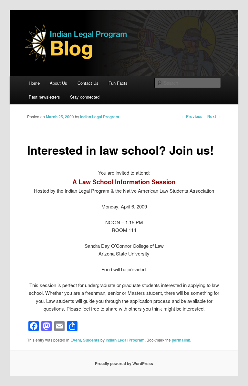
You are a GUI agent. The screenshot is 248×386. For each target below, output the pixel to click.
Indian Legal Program (99, 117)
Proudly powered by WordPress (124, 363)
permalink (181, 340)
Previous (191, 116)
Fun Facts (118, 83)
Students (91, 340)
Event (75, 340)
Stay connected (84, 97)
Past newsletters (44, 97)
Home (34, 83)
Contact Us (88, 83)
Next (214, 116)
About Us (58, 83)
